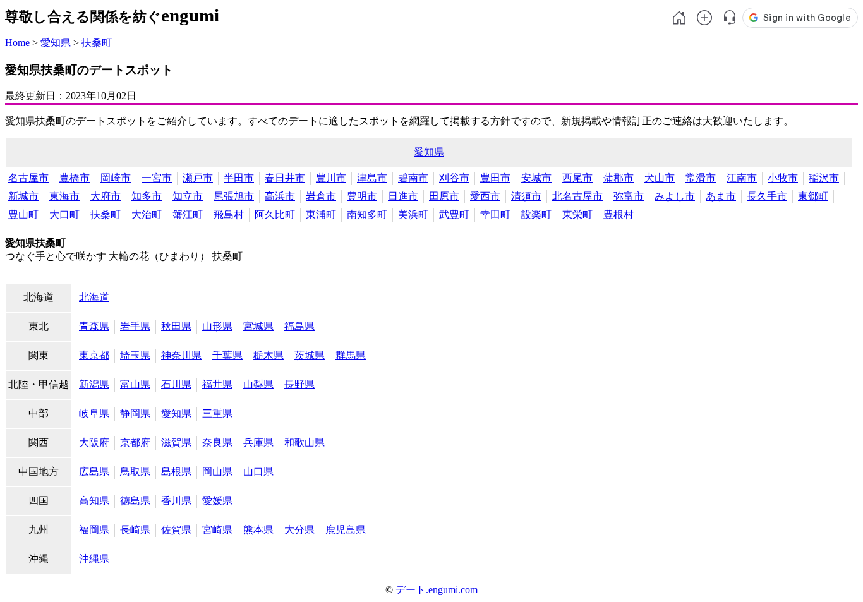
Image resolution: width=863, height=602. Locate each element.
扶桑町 (96, 42)
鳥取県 (135, 471)
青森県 (94, 326)
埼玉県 (135, 355)
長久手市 (767, 196)
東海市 (64, 196)
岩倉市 (321, 196)
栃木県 (268, 355)
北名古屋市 (577, 196)
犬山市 (659, 177)
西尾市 (577, 177)
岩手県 (135, 326)
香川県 (176, 500)
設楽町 (536, 214)
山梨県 (258, 384)
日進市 (403, 196)
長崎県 (135, 529)
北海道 (94, 297)
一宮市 (157, 177)
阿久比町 (275, 214)
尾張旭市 (234, 196)
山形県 (217, 326)
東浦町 (321, 214)
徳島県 (135, 500)
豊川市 (331, 177)
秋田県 (176, 326)
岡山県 (217, 471)
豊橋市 (74, 177)
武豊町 (454, 214)
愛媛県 (217, 500)
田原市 (444, 196)
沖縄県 (94, 558)
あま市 (721, 196)
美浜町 (413, 214)
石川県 (176, 384)
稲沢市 (824, 177)
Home (17, 42)
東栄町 (577, 214)
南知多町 (367, 214)
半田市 (239, 177)
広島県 (94, 471)
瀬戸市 (198, 177)
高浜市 (280, 196)
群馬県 (350, 355)
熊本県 (258, 529)
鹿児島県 (345, 529)
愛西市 (485, 196)
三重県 (217, 413)
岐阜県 (94, 413)
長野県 (299, 384)
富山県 (135, 384)
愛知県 (55, 42)
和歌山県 (304, 442)
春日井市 (285, 177)
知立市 (187, 196)
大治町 (146, 214)
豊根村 (618, 214)
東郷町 (813, 196)
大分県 (299, 529)
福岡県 (94, 529)
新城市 (23, 196)
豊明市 (362, 196)
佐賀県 (176, 529)
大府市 (105, 196)
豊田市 (495, 177)
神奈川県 (181, 355)
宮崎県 (217, 529)
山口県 (258, 471)
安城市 (536, 177)
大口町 (64, 214)
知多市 (146, 196)
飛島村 (229, 214)
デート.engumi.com (436, 589)
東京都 (94, 355)
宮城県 (258, 326)
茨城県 (309, 355)
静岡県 (135, 413)
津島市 (372, 177)
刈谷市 (454, 177)
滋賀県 (176, 442)
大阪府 (94, 442)
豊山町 (23, 214)
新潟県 (94, 384)
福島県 (299, 326)
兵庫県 (258, 442)
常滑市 (700, 177)
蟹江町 (187, 214)
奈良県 (217, 442)
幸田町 (495, 214)
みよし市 (675, 196)
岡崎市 (115, 177)
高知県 (94, 500)
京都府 (135, 442)
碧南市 (413, 177)
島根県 (176, 471)
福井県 (217, 384)
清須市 (526, 196)
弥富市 (628, 196)
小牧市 (783, 177)
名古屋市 (28, 177)
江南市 (742, 177)
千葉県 (227, 355)
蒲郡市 (618, 177)
